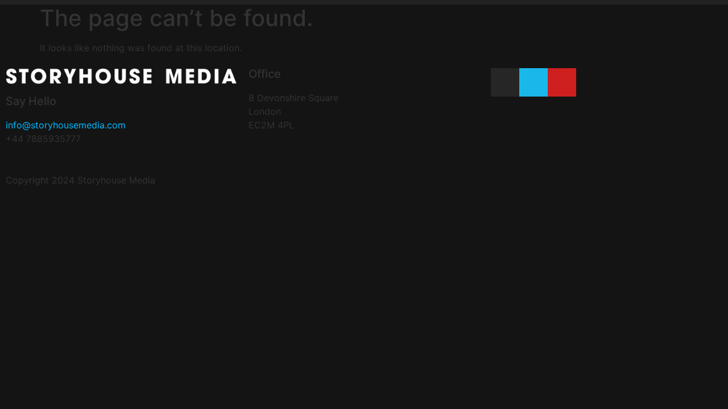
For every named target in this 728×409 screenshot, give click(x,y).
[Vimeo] (533, 82)
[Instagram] (505, 82)
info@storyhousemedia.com (66, 125)
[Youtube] (562, 82)
